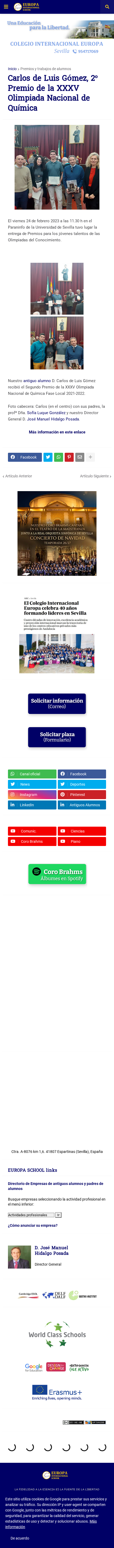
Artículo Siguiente (94, 476)
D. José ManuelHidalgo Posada (52, 1251)
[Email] (79, 457)
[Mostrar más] (90, 457)
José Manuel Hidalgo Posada (53, 419)
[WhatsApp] (58, 457)
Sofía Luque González (46, 412)
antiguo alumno (37, 380)
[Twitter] (47, 457)
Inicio (12, 69)
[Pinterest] (69, 457)
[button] (6, 6)
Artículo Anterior (18, 476)
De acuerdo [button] (20, 1538)
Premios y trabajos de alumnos (45, 69)
